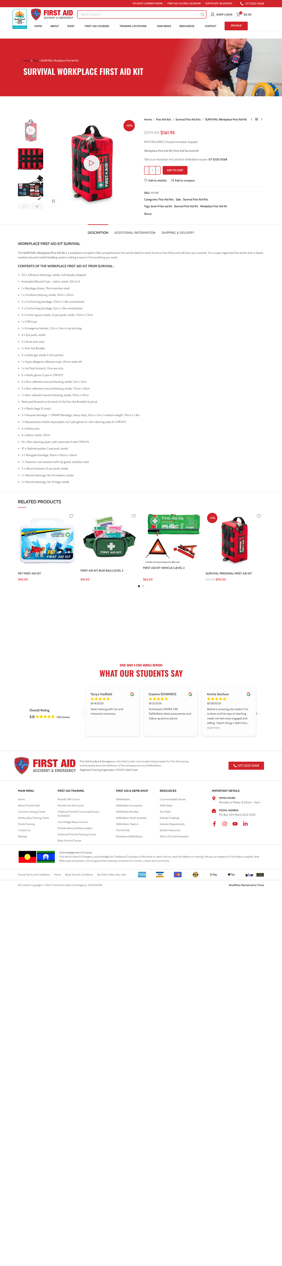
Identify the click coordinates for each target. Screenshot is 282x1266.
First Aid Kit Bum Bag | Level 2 (102, 570)
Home (26, 60)
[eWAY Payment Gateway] (260, 874)
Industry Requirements (172, 824)
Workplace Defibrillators (129, 836)
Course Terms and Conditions (34, 874)
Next (256, 714)
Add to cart (175, 170)
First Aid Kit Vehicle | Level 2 (164, 568)
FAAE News (166, 805)
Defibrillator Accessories (129, 805)
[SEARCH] (202, 14)
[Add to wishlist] (71, 516)
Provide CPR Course (68, 799)
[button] (24, 206)
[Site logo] (19, 18)
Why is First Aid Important (174, 836)
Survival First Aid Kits (188, 119)
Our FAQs (165, 811)
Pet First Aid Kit (29, 573)
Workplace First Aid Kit (213, 206)
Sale (178, 199)
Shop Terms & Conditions (79, 874)
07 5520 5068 (218, 159)
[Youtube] (237, 826)
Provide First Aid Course (71, 805)
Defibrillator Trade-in (127, 824)
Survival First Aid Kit (186, 206)
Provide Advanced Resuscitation (75, 828)
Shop (36, 60)
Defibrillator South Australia (131, 817)
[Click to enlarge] (53, 201)
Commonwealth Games (173, 799)
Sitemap (22, 836)
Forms (57, 874)
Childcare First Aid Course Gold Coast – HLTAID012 (79, 813)
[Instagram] (227, 826)
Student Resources (170, 830)
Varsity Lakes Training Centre (33, 817)
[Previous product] (251, 119)
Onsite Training (26, 824)
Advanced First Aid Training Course (77, 834)
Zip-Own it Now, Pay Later (111, 874)
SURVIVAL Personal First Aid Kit (229, 573)
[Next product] (261, 119)
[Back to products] (256, 119)
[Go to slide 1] (139, 586)
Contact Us (24, 830)
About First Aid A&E (29, 805)
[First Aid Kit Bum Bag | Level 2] (110, 539)
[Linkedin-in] (248, 826)
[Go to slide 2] (143, 586)
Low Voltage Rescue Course (73, 822)
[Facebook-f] (217, 826)
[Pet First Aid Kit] (47, 540)
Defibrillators (123, 799)
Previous (84, 714)
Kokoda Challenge (169, 817)
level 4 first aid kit (161, 206)
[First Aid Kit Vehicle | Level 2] (172, 537)
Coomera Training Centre (31, 811)
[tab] (98, 230)
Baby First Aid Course (69, 840)
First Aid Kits (163, 119)
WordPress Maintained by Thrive (246, 885)
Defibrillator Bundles (127, 811)
